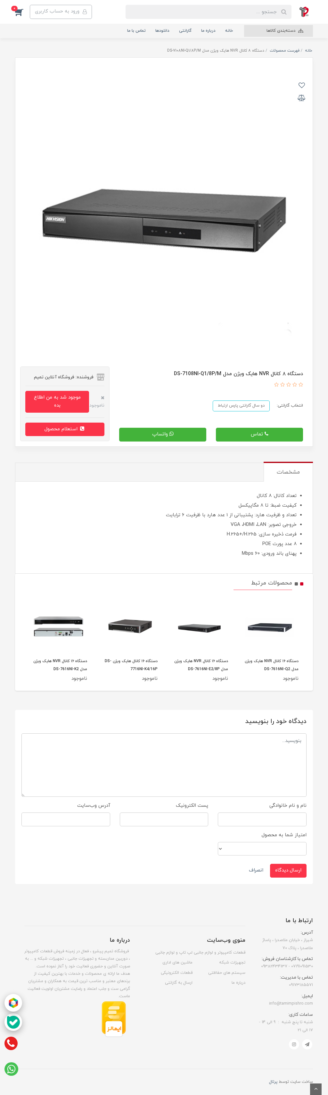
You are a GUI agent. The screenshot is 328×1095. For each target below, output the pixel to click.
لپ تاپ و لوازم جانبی (174, 953)
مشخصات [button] (288, 472)
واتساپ (160, 434)
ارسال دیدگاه (288, 870)
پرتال (273, 1082)
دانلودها (162, 31)
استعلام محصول (62, 429)
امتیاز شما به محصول (284, 835)
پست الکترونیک (192, 805)
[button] (22, 12)
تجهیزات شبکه (232, 962)
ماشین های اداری (177, 962)
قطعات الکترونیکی (177, 973)
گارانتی (185, 31)
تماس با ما (136, 31)
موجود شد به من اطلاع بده (57, 401)
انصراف (256, 870)
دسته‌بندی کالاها (281, 31)
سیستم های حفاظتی (226, 973)
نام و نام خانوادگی (288, 805)
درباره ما (208, 31)
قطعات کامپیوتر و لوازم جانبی (219, 953)
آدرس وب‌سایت (93, 805)
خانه (229, 31)
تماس (258, 434)
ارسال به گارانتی (179, 983)
